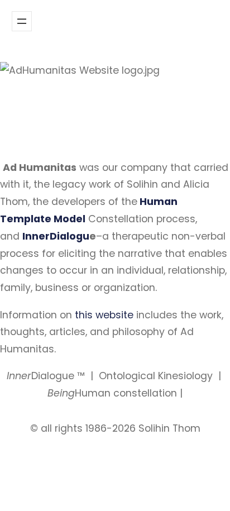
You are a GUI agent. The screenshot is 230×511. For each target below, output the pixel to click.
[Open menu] (22, 21)
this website (104, 315)
